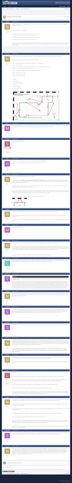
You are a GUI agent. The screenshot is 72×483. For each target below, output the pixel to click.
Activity (10, 6)
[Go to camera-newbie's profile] (7, 263)
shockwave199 (7, 273)
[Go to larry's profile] (7, 375)
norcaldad (8, 17)
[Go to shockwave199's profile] (7, 279)
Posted (15, 21)
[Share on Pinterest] (13, 471)
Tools (15, 6)
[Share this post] (68, 21)
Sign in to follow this (60, 16)
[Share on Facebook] (4, 471)
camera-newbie (7, 258)
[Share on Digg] (6, 471)
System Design (18, 17)
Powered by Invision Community (65, 481)
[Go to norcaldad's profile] (4, 17)
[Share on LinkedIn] (12, 471)
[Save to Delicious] (7, 471)
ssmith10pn (7, 138)
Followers (65, 16)
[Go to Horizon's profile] (7, 163)
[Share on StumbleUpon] (10, 471)
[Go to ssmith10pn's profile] (7, 144)
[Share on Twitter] (3, 471)
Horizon (7, 158)
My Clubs (7, 383)
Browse (5, 6)
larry (7, 370)
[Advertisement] (36, 12)
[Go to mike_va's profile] (7, 128)
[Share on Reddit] (9, 471)
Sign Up (68, 6)
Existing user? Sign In (62, 6)
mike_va (7, 123)
